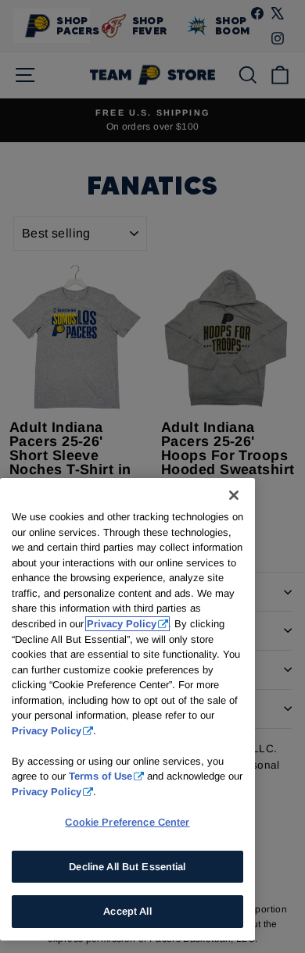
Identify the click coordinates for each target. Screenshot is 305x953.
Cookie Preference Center (127, 822)
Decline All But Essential (127, 867)
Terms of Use (100, 776)
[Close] (234, 495)
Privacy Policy (121, 624)
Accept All (127, 911)
